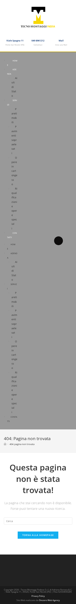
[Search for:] (38, 520)
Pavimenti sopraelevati (14, 140)
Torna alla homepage (38, 535)
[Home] (5, 444)
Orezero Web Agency (49, 600)
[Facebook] (58, 240)
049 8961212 (37, 40)
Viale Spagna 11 (15, 40)
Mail (61, 40)
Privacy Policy (38, 596)
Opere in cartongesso (14, 171)
